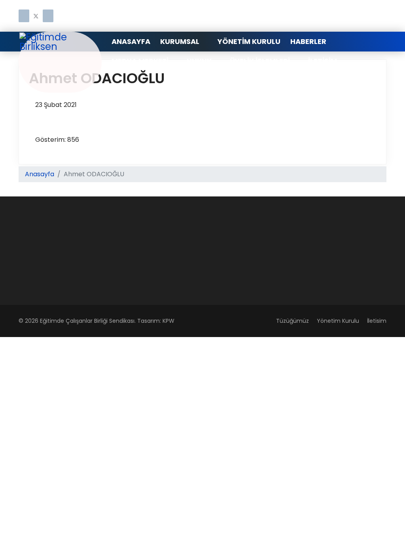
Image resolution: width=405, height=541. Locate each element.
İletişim (322, 61)
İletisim (376, 321)
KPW (168, 321)
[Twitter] (36, 16)
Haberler (308, 41)
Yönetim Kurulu (249, 41)
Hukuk (199, 61)
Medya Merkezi (140, 61)
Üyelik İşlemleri (260, 61)
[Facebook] (24, 16)
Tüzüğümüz (292, 321)
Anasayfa (131, 41)
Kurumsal (179, 41)
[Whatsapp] (48, 16)
